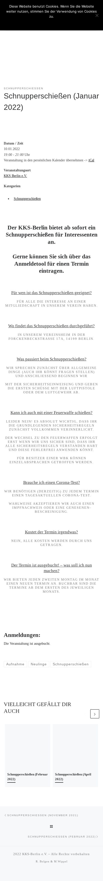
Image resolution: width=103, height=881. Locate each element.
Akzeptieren (51, 23)
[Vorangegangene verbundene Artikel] (85, 713)
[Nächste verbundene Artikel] (94, 713)
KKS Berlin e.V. (15, 176)
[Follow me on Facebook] (55, 873)
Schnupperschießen (27, 199)
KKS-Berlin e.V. (34, 854)
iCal (91, 160)
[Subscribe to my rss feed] (48, 873)
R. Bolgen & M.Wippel (52, 861)
